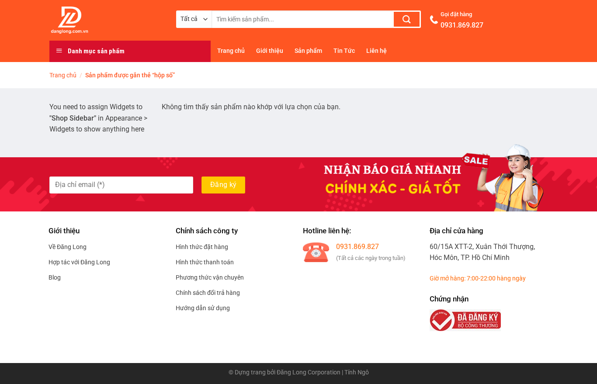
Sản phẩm (308, 51)
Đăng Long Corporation (308, 372)
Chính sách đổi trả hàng (208, 292)
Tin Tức (344, 51)
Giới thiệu (269, 51)
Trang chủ (231, 51)
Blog (55, 277)
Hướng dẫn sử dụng (203, 307)
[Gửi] (406, 19)
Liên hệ (376, 51)
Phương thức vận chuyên (210, 277)
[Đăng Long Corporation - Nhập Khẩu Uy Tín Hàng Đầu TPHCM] (106, 20)
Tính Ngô (356, 372)
